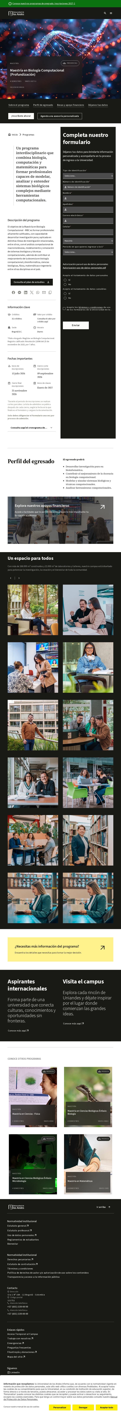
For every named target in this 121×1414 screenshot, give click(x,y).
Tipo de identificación (74, 170)
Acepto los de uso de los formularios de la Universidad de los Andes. (89, 308)
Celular (66, 227)
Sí (69, 280)
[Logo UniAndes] (16, 13)
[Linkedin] (25, 292)
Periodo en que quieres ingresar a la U (83, 247)
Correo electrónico (73, 215)
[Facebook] (13, 292)
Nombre (67, 193)
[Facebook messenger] (19, 292)
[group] (33, 1097)
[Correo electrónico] (44, 292)
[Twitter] (32, 292)
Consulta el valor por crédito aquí (46, 320)
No (69, 284)
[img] (16, 13)
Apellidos (67, 204)
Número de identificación (76, 182)
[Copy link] (50, 292)
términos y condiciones (91, 307)
